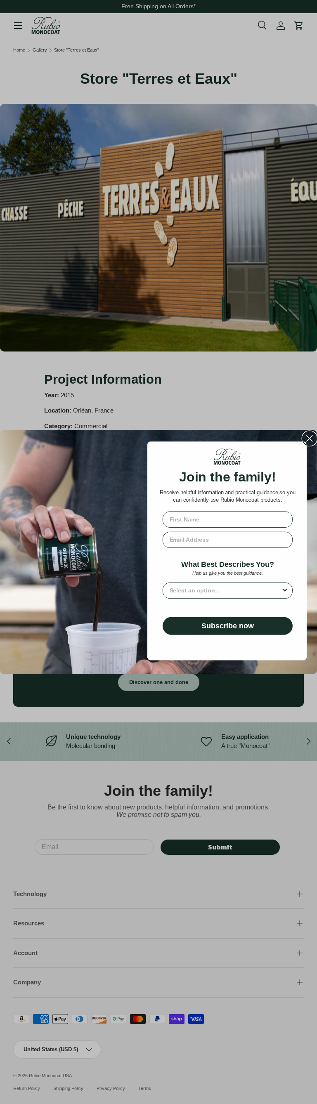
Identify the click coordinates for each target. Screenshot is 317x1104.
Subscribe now (227, 626)
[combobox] (225, 590)
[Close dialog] (310, 439)
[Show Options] (285, 590)
